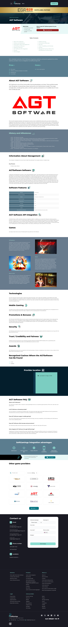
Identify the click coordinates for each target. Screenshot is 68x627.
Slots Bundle (28, 576)
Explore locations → (14, 557)
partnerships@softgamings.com (17, 530)
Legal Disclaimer (13, 599)
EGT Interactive (29, 603)
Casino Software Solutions (15, 580)
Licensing (28, 586)
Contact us (54, 3)
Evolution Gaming (29, 596)
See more (33, 508)
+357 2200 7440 (13, 546)
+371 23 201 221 (13, 549)
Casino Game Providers (13, 17)
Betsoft (27, 599)
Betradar (43, 606)
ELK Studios (28, 608)
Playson (43, 597)
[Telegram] (58, 615)
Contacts (43, 578)
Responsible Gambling (14, 603)
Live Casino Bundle (29, 578)
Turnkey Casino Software (14, 576)
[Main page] (18, 2)
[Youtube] (48, 615)
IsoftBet (43, 604)
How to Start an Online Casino (47, 581)
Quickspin (28, 606)
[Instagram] (55, 615)
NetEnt (43, 596)
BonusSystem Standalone (31, 581)
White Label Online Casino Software (16, 575)
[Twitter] (45, 615)
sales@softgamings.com (15, 526)
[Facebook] (42, 615)
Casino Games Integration (31, 575)
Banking (27, 584)
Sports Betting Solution (30, 580)
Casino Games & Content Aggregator (33, 589)
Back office (28, 588)
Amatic (43, 601)
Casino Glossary (45, 586)
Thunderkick (44, 603)
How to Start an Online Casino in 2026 (49, 588)
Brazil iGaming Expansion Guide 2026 (49, 590)
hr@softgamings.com (15, 538)
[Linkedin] (51, 615)
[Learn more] (17, 479)
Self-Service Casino (13, 578)
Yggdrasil (27, 601)
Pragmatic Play (29, 604)
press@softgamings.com (16, 534)
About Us (43, 575)
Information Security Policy (15, 601)
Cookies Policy (12, 597)
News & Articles (45, 576)
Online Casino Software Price (47, 580)
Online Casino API (45, 585)
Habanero (44, 608)
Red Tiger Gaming (45, 599)
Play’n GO (28, 597)
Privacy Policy (12, 596)
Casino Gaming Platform (46, 583)
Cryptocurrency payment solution (32, 582)
